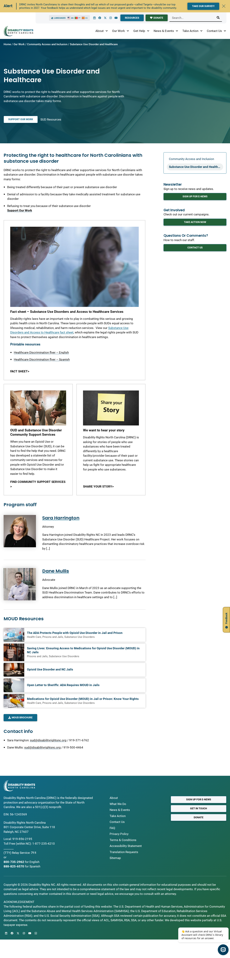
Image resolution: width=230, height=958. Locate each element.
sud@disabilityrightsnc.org (48, 740)
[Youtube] (116, 18)
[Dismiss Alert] (223, 6)
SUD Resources (50, 119)
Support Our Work (19, 210)
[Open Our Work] (128, 31)
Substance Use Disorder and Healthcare (196, 167)
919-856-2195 (22, 839)
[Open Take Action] (201, 31)
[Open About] (106, 31)
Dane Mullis (55, 571)
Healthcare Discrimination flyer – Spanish (42, 359)
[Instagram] (110, 18)
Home (7, 44)
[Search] (218, 17)
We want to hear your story (104, 430)
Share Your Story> (98, 486)
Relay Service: (21, 853)
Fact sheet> (19, 371)
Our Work (19, 44)
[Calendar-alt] (94, 18)
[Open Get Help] (148, 31)
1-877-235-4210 (43, 843)
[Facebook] (99, 18)
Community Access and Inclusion (47, 44)
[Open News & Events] (177, 31)
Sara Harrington (60, 518)
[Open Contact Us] (225, 31)
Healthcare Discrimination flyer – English (41, 352)
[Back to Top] (35, 933)
